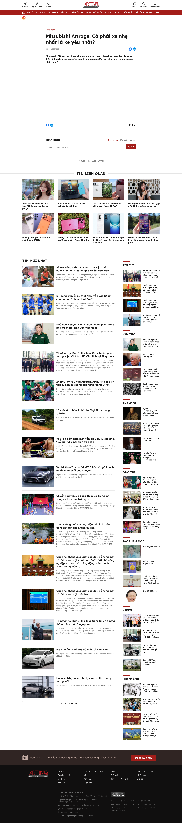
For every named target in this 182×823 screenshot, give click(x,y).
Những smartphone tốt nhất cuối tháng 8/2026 (36, 238)
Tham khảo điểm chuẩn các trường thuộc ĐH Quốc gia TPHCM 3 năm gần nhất (151, 496)
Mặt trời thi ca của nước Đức (151, 439)
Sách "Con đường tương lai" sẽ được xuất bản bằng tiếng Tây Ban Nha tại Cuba (151, 580)
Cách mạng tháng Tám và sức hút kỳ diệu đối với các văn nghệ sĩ (150, 387)
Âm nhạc (117, 12)
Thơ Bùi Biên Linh (150, 591)
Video (127, 610)
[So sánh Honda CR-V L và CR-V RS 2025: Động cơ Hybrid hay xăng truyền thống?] (132, 635)
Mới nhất (123, 140)
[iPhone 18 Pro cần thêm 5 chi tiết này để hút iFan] (73, 189)
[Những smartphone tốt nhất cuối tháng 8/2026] (38, 223)
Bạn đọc (150, 12)
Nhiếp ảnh (131, 679)
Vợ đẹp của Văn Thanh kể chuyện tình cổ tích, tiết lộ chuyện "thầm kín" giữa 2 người (151, 511)
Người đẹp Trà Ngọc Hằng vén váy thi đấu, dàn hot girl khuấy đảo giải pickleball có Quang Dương (151, 483)
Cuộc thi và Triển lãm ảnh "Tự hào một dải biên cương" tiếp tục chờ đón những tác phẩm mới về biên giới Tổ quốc (151, 736)
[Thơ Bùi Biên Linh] (132, 596)
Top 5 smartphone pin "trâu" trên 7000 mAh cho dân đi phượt (36, 206)
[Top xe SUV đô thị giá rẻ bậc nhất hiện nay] (132, 665)
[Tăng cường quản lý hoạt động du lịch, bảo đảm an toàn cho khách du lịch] (38, 533)
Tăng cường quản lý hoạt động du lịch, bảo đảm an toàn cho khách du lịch (83, 526)
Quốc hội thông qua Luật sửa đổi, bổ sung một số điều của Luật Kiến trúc (85, 592)
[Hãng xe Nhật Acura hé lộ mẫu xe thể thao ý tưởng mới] (38, 687)
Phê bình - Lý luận (145, 771)
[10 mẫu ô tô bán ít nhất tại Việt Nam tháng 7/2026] (38, 419)
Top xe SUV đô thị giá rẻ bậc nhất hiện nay (150, 662)
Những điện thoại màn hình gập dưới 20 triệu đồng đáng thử (144, 204)
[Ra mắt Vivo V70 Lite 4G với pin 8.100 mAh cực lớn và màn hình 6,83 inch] (108, 223)
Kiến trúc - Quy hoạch (47, 12)
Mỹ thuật (97, 12)
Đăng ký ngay (143, 757)
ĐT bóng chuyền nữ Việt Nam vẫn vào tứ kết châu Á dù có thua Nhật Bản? (83, 297)
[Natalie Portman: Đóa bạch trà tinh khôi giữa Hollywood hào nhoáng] (132, 458)
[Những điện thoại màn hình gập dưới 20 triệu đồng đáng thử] (144, 189)
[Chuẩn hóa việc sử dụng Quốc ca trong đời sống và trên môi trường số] (38, 504)
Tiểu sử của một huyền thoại (150, 562)
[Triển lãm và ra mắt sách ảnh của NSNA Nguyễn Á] (132, 704)
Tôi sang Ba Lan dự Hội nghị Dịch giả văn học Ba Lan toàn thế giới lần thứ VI (151, 427)
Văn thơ (64, 12)
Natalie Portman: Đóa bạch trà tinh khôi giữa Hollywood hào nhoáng (150, 457)
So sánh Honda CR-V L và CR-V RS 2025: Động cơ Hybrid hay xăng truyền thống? (151, 634)
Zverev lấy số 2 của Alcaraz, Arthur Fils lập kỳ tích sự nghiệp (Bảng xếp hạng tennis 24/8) (85, 383)
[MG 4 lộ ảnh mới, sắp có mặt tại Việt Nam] (38, 658)
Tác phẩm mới (133, 541)
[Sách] (132, 581)
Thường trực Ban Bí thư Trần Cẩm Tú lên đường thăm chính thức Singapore (85, 622)
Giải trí (129, 472)
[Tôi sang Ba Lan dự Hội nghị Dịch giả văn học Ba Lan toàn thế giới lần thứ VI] (132, 428)
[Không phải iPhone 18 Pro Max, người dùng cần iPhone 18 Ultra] (73, 223)
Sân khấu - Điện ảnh (134, 12)
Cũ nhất (133, 140)
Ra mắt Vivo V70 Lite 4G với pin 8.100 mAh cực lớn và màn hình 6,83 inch (108, 240)
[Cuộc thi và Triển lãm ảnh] (132, 734)
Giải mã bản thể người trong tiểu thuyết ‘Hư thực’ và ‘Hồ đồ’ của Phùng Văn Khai (151, 373)
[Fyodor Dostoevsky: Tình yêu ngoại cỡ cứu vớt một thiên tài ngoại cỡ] (132, 413)
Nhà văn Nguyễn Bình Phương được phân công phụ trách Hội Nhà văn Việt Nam (85, 326)
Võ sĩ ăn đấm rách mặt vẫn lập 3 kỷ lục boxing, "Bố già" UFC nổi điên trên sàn (85, 440)
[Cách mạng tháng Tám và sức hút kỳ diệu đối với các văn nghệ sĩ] (132, 389)
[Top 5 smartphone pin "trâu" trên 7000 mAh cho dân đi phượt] (38, 189)
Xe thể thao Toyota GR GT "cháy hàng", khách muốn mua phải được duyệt (85, 469)
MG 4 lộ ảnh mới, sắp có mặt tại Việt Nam (82, 649)
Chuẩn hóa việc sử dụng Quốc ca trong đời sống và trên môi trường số (82, 497)
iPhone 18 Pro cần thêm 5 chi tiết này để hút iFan (72, 204)
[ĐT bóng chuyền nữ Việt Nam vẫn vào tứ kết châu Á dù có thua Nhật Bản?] (38, 304)
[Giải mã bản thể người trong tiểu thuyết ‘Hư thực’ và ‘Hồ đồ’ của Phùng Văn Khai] (132, 374)
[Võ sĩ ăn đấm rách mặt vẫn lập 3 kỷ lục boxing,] (38, 447)
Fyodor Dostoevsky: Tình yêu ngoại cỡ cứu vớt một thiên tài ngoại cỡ (150, 413)
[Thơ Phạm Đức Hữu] (132, 551)
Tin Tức (30, 12)
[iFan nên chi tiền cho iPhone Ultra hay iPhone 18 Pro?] (108, 189)
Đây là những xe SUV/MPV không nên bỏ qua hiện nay (150, 648)
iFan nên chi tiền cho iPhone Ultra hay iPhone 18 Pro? (107, 204)
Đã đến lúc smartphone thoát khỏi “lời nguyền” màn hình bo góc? (143, 240)
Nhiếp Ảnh (86, 12)
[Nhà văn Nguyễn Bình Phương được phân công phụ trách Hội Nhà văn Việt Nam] (38, 333)
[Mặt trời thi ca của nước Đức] (132, 443)
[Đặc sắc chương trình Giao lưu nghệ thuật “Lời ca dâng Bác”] (132, 527)
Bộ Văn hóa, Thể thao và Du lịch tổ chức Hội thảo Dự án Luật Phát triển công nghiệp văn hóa (150, 719)
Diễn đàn (88, 783)
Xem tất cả (113, 140)
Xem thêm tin (69, 703)
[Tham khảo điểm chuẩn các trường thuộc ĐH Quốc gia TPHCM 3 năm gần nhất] (132, 497)
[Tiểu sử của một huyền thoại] (132, 566)
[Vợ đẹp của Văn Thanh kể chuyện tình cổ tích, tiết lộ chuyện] (132, 512)
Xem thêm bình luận (92, 161)
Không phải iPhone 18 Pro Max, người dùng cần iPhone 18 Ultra (73, 238)
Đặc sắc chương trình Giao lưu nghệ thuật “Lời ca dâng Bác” (151, 525)
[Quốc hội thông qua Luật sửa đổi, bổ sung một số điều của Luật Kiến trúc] (38, 599)
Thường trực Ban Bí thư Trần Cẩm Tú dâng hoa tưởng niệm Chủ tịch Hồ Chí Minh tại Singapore (85, 354)
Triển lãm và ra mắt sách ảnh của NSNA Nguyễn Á (151, 701)
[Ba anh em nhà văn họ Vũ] (132, 359)
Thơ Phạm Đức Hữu (151, 546)
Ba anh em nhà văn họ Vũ (149, 355)
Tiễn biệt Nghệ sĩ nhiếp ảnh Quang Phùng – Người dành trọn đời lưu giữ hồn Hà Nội (150, 689)
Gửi (132, 147)
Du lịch (107, 12)
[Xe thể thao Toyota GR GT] (38, 476)
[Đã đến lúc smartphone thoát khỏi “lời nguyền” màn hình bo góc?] (144, 223)
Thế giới (74, 12)
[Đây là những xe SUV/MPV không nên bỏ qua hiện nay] (132, 650)
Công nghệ (50, 30)
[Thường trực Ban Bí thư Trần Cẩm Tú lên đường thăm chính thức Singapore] (38, 629)
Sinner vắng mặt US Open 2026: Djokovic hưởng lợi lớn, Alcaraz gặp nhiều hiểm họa (82, 269)
